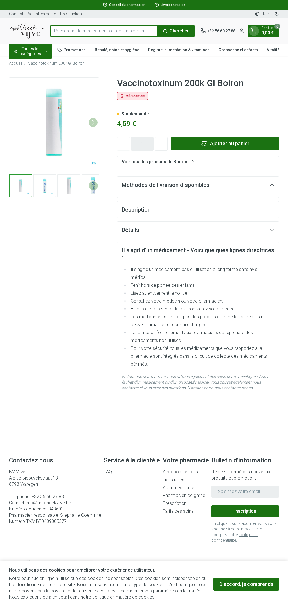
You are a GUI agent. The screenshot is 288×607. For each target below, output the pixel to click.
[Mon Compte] (241, 31)
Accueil (15, 63)
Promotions (75, 50)
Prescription (71, 14)
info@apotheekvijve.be (48, 502)
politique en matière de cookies (123, 597)
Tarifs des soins (178, 511)
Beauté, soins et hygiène (117, 50)
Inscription (245, 511)
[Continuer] (93, 122)
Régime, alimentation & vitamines (179, 50)
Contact (16, 14)
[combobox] (103, 31)
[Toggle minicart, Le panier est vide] (254, 31)
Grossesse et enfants (238, 50)
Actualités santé (42, 14)
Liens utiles (173, 479)
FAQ (108, 471)
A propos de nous (180, 471)
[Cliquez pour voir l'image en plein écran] (54, 122)
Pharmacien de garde (184, 495)
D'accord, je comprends (246, 584)
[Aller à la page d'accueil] (26, 31)
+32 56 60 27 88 (48, 496)
